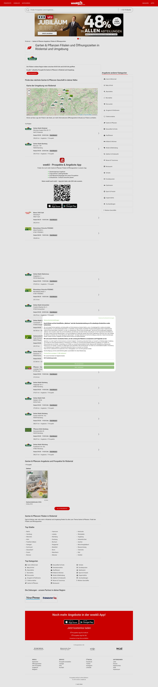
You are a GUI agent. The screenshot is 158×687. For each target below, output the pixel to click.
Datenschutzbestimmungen (106, 318)
